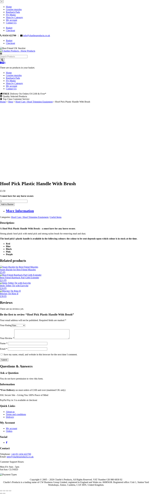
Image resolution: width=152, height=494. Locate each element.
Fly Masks (11, 14)
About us (10, 411)
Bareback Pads (13, 12)
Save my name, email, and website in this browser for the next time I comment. (40, 354)
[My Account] (1, 62)
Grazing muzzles (14, 9)
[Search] (2, 59)
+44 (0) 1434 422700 (21, 454)
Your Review (7, 338)
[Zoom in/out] (1, 490)
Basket (9, 28)
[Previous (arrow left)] (1, 493)
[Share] (7, 490)
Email (3, 349)
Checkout (10, 30)
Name (3, 343)
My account (11, 20)
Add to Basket (7, 204)
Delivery (10, 417)
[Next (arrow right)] (4, 493)
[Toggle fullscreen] (4, 490)
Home (9, 6)
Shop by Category (14, 17)
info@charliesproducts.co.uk (36, 35)
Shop (10, 101)
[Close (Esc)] (10, 490)
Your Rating (5, 325)
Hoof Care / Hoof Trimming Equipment (34, 101)
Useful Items (55, 217)
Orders (9, 431)
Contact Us (11, 22)
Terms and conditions (16, 414)
